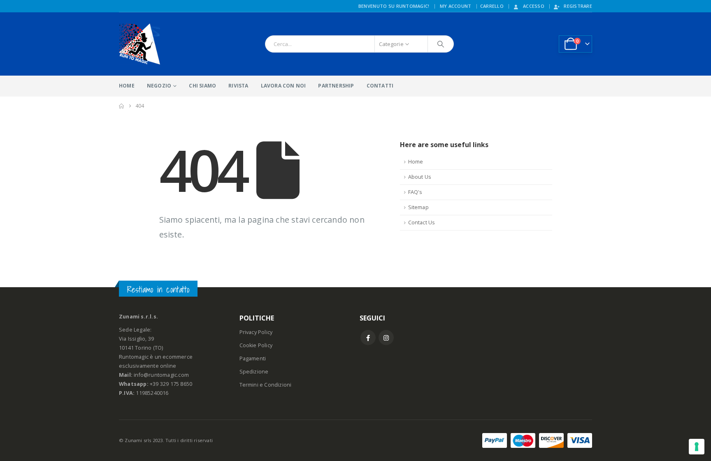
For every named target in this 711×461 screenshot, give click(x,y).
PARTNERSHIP (336, 85)
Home (415, 161)
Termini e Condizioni (265, 384)
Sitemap (418, 207)
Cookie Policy (256, 345)
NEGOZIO (159, 85)
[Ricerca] (440, 44)
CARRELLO (492, 6)
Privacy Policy (256, 332)
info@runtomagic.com (161, 374)
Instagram (386, 337)
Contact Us (421, 222)
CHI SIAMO (202, 85)
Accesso (533, 6)
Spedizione (254, 371)
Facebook (368, 337)
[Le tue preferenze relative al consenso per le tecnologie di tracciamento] (696, 446)
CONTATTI (380, 85)
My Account (456, 6)
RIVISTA (238, 85)
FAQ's (415, 192)
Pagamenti (252, 358)
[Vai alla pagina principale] (121, 106)
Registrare (578, 6)
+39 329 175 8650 (171, 383)
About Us (420, 176)
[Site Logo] (139, 44)
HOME (127, 85)
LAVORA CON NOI (283, 85)
